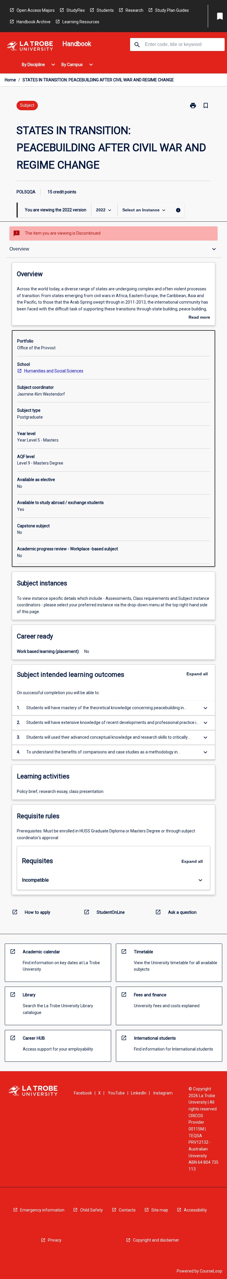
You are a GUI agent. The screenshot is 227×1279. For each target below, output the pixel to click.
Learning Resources (80, 21)
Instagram (163, 1093)
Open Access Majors (36, 10)
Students (105, 10)
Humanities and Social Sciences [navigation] (53, 370)
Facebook (83, 1093)
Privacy (54, 1240)
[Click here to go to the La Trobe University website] (30, 47)
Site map (159, 1210)
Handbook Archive (34, 21)
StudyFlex (76, 10)
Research (134, 10)
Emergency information (42, 1210)
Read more (199, 318)
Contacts (127, 1210)
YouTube (116, 1093)
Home (10, 80)
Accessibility (195, 1210)
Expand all (197, 673)
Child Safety (91, 1210)
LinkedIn (138, 1093)
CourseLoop (211, 1271)
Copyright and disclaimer (156, 1240)
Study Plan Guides (172, 10)
